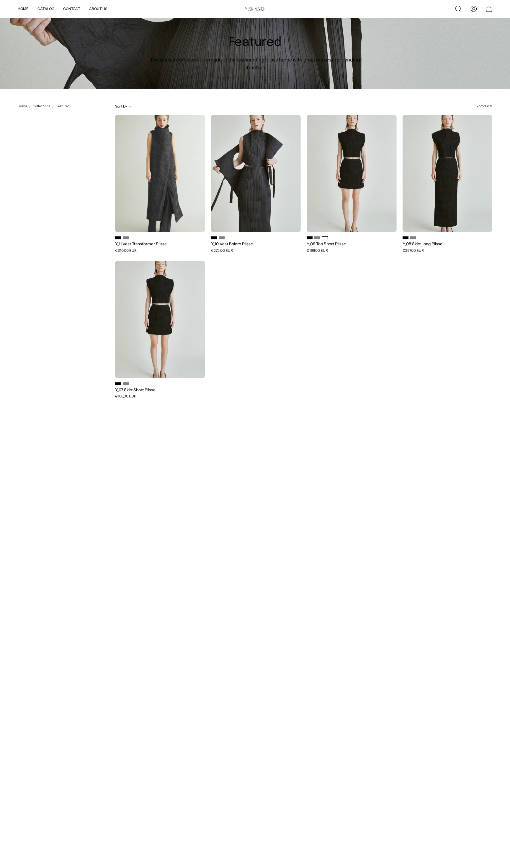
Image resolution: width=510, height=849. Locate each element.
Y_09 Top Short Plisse (326, 244)
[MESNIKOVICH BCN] (255, 9)
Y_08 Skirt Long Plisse (422, 244)
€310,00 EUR (126, 250)
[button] (458, 9)
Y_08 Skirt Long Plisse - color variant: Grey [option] (413, 237)
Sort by (121, 106)
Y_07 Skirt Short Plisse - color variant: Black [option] (118, 383)
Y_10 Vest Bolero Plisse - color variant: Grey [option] (222, 237)
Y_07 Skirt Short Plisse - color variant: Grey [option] (126, 383)
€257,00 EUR (413, 250)
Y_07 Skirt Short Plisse (135, 390)
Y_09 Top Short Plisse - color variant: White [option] (325, 237)
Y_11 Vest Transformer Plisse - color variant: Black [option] (118, 237)
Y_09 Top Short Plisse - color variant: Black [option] (310, 237)
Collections (41, 106)
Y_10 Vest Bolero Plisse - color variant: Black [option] (214, 237)
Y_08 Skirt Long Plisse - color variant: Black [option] (405, 237)
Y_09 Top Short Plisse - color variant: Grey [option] (317, 237)
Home (22, 106)
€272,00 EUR (222, 250)
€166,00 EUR (317, 250)
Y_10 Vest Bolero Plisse (232, 244)
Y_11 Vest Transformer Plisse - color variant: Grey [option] (126, 237)
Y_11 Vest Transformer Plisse (141, 244)
